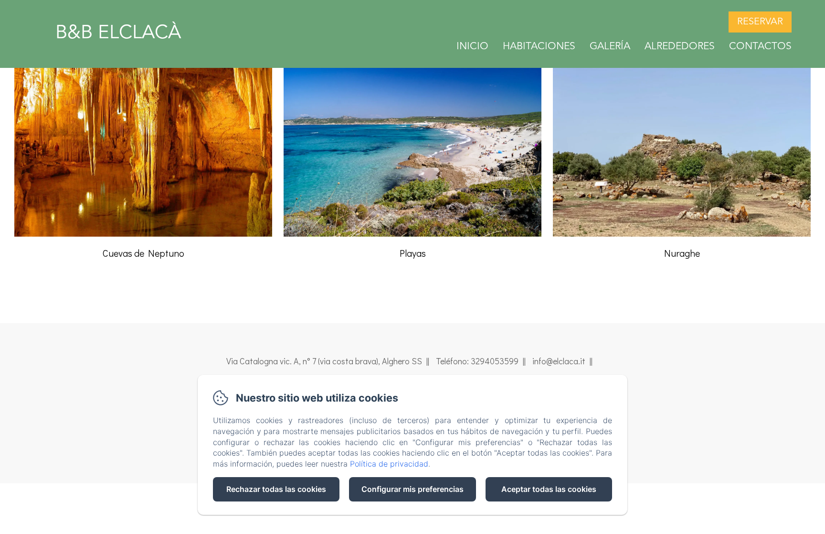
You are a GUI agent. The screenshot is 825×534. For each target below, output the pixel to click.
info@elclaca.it (558, 361)
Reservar (760, 22)
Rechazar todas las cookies (276, 489)
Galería (610, 47)
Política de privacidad (389, 464)
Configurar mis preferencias (412, 489)
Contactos (760, 47)
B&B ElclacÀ (118, 33)
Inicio (472, 47)
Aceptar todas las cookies (548, 489)
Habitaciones (539, 47)
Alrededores (680, 47)
